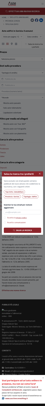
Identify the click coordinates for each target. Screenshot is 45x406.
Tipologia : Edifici (30, 196)
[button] (43, 378)
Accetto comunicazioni (16, 222)
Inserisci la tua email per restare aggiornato (18, 206)
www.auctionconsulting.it (16, 398)
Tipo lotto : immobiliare (14, 192)
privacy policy (21, 217)
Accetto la (17, 217)
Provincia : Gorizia (12, 196)
